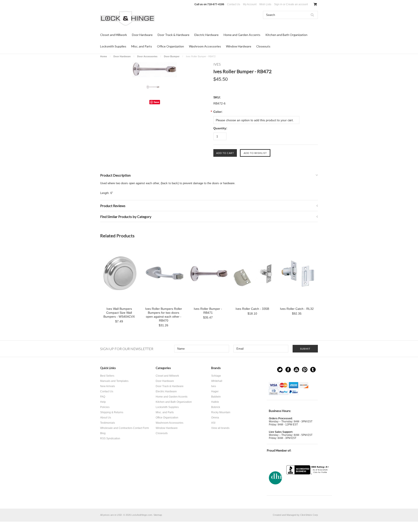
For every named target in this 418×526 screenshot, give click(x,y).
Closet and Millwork (113, 35)
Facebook (288, 369)
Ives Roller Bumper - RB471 (208, 310)
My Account (249, 4)
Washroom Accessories (205, 46)
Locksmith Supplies (113, 46)
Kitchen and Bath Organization (286, 35)
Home (103, 56)
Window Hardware (238, 46)
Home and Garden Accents (242, 35)
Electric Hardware (206, 35)
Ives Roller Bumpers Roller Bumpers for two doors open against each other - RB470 (163, 314)
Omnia (215, 417)
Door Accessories (147, 56)
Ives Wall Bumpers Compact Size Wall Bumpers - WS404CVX (119, 312)
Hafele (215, 401)
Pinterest (304, 369)
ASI (213, 422)
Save (156, 102)
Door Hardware (142, 35)
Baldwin (216, 396)
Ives (213, 386)
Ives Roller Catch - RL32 (297, 308)
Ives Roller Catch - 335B (252, 308)
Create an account (297, 4)
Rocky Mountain (220, 412)
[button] (308, 483)
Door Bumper (171, 56)
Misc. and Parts (141, 46)
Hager (215, 391)
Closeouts (263, 46)
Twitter (280, 369)
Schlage (216, 375)
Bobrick (215, 407)
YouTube (296, 369)
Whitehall (216, 381)
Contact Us (233, 4)
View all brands (220, 428)
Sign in (278, 4)
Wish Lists (265, 4)
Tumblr (313, 369)
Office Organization (170, 46)
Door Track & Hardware (173, 35)
